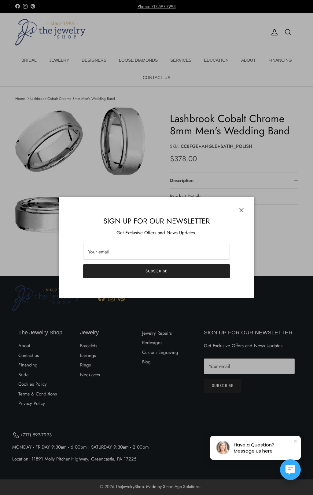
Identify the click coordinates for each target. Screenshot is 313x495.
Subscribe (156, 271)
